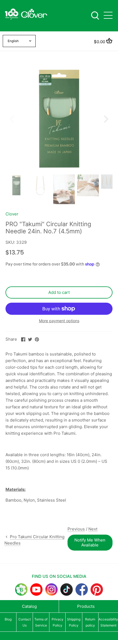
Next (92, 529)
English (13, 41)
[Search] (95, 15)
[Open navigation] (108, 15)
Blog (8, 619)
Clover (11, 214)
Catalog (29, 606)
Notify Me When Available (89, 542)
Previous (76, 529)
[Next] (106, 118)
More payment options (59, 321)
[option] (59, 118)
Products (86, 606)
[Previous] (12, 118)
